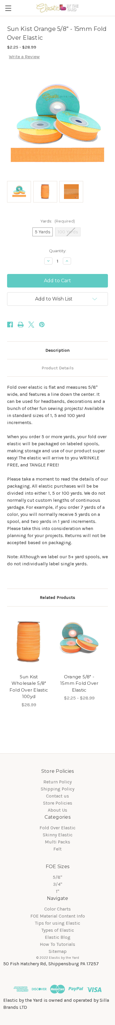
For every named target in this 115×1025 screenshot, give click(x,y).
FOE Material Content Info (57, 916)
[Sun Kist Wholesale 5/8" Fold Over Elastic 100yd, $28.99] (29, 641)
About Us (57, 810)
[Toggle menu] (8, 8)
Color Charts (57, 909)
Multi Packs (57, 842)
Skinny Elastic (58, 835)
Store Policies (57, 803)
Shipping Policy (57, 789)
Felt (57, 849)
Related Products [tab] (57, 597)
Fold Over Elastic (57, 827)
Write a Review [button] (24, 56)
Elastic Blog (57, 937)
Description (57, 350)
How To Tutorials (57, 944)
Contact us (57, 796)
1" (57, 891)
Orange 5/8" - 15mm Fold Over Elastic (79, 683)
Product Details (58, 368)
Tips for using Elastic (57, 923)
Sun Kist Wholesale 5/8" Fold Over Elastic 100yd (28, 687)
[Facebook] (10, 324)
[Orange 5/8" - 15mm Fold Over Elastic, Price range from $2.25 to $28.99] (79, 641)
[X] (31, 324)
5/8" (57, 877)
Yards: (57, 221)
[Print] (21, 324)
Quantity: (57, 250)
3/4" (57, 884)
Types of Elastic (57, 930)
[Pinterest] (42, 324)
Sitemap (58, 951)
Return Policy (57, 782)
